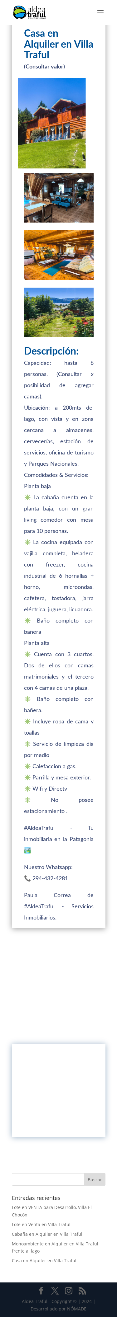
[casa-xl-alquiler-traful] (59, 337)
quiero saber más (58, 1119)
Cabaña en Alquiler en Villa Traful (47, 1234)
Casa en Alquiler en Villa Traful (44, 1260)
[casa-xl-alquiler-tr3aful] (59, 222)
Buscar (95, 1180)
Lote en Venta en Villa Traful (41, 1224)
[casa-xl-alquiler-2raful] (59, 280)
